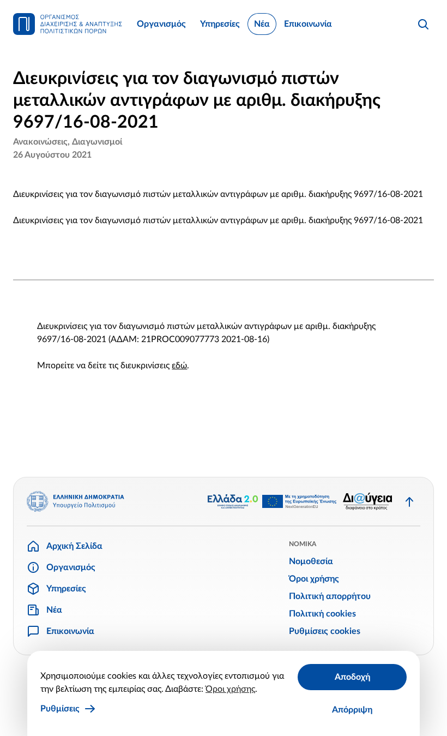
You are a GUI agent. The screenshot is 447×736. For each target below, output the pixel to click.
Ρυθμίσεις (60, 708)
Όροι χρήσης (230, 689)
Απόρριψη (352, 709)
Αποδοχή (352, 677)
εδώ (179, 365)
